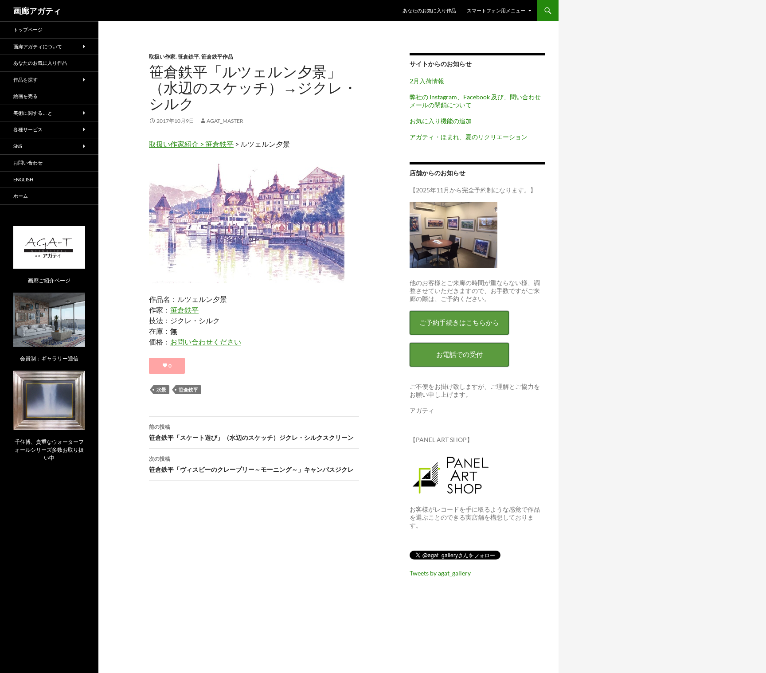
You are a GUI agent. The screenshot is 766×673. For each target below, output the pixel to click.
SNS (17, 146)
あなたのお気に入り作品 (429, 10)
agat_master (225, 120)
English (23, 179)
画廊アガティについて (37, 46)
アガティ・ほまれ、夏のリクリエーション (469, 137)
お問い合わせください (205, 341)
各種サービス (28, 129)
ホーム (20, 196)
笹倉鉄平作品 (217, 56)
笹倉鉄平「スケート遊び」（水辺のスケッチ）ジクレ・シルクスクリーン (251, 432)
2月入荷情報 (427, 81)
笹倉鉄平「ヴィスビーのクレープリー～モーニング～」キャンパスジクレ (251, 464)
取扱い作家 (162, 56)
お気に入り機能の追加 (441, 121)
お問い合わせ (28, 162)
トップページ (28, 29)
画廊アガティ (37, 11)
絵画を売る (25, 96)
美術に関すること (32, 113)
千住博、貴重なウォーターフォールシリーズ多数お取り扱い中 (49, 449)
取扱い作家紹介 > (177, 144)
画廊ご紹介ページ (49, 280)
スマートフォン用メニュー (496, 10)
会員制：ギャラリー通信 (49, 358)
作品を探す (25, 79)
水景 (161, 389)
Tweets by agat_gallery (440, 573)
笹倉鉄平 (188, 56)
